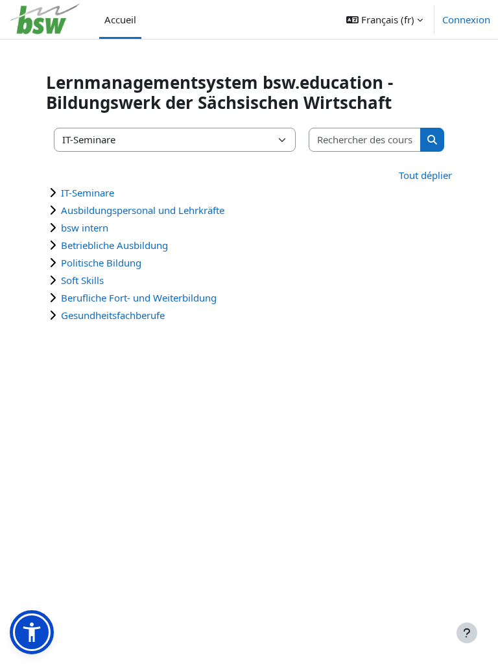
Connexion (466, 19)
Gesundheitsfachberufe (113, 315)
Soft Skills (82, 280)
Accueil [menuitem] (120, 19)
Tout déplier (425, 175)
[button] (384, 19)
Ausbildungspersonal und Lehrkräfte (142, 210)
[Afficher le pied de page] (466, 632)
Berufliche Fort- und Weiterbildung (139, 297)
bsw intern (84, 227)
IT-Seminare (87, 192)
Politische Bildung (101, 262)
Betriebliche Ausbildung (114, 245)
